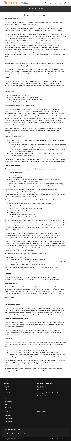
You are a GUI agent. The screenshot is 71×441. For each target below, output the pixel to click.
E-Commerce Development (45, 390)
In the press (7, 399)
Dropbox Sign (8, 421)
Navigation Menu (36, 8)
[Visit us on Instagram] (24, 433)
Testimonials (8, 402)
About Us (6, 387)
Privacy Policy (50, 439)
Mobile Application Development (47, 393)
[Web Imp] (16, 3)
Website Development (44, 387)
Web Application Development (46, 396)
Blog (5, 405)
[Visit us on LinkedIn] (13, 433)
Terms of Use (60, 439)
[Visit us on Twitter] (18, 433)
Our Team (7, 390)
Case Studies (7, 393)
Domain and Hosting (10, 415)
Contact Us (7, 407)
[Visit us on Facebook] (8, 433)
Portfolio (7, 396)
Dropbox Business (9, 418)
